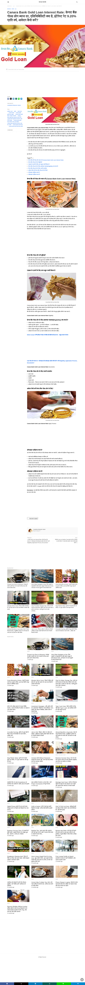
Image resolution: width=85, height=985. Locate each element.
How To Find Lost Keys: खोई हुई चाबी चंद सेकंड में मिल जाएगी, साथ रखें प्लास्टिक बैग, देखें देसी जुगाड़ (66, 808)
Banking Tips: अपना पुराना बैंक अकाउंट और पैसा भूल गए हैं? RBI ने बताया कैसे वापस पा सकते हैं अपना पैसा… (42, 832)
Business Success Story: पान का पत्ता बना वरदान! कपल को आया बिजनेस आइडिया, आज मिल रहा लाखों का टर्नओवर (66, 759)
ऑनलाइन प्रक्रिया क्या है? (34, 172)
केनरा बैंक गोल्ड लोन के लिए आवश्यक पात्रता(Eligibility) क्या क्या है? (43, 166)
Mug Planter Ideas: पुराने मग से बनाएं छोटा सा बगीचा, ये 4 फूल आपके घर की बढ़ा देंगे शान (17, 759)
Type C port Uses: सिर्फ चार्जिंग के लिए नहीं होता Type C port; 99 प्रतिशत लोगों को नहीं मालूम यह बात (66, 708)
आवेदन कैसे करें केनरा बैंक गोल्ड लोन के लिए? (38, 170)
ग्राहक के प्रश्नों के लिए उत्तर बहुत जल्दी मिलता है (38, 164)
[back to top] (82, 979)
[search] (77, 2)
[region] (42, 82)
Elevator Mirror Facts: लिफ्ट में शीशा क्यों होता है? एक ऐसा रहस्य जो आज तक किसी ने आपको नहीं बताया (18, 607)
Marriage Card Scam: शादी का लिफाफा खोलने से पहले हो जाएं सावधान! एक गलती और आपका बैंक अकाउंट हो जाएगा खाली (66, 783)
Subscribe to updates (33, 518)
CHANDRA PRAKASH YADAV (39, 529)
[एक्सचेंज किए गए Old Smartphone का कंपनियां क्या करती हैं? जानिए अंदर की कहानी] (18, 772)
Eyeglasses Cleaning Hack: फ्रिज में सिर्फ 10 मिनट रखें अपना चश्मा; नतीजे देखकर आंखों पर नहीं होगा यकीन (18, 858)
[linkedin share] (13, 99)
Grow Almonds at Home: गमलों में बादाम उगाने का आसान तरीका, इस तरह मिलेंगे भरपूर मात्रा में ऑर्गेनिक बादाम (66, 586)
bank (15, 111)
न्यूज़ (15, 8)
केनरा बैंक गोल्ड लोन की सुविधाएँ (35, 162)
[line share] (19, 99)
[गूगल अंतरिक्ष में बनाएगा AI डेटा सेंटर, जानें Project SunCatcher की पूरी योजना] (42, 772)
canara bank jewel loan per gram (16, 126)
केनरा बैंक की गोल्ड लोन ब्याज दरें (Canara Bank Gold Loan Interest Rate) (45, 160)
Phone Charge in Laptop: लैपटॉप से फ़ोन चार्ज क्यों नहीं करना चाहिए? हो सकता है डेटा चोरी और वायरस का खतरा (67, 884)
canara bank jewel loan (18, 124)
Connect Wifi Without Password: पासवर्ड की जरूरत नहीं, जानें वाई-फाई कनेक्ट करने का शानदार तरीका (42, 759)
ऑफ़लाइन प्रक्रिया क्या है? (34, 174)
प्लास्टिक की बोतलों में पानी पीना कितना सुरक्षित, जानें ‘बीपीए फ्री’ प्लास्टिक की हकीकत (16, 884)
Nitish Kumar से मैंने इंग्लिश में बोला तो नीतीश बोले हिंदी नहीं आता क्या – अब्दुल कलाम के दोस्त (47, 334)
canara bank (11, 112)
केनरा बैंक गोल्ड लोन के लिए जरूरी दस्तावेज (37, 168)
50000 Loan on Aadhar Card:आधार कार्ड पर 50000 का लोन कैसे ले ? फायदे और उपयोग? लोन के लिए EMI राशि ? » (66, 541)
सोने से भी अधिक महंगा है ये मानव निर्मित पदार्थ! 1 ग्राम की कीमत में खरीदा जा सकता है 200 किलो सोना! (18, 708)
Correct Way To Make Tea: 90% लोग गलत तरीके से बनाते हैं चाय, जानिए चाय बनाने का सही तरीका (42, 884)
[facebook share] (8, 99)
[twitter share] (11, 99)
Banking (9, 8)
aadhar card (9, 111)
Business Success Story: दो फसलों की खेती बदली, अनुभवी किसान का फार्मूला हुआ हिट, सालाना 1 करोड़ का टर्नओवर (17, 832)
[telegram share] (21, 99)
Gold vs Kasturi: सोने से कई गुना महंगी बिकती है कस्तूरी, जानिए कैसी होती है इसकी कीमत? (41, 808)
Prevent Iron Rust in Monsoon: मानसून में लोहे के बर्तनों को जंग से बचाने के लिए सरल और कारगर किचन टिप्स (17, 586)
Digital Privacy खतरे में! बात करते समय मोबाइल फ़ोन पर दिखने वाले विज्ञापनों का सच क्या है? (17, 808)
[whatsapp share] (16, 99)
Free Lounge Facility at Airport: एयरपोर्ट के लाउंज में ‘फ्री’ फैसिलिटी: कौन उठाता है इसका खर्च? (66, 858)
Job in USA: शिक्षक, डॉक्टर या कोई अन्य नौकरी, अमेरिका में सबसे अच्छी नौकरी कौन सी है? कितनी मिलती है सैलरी (42, 630)
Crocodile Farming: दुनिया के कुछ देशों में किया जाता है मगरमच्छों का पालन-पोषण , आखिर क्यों (18, 733)
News (13, 8)
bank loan (20, 111)
